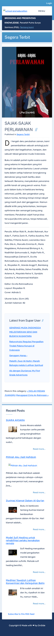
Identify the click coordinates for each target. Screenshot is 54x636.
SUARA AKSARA (15, 420)
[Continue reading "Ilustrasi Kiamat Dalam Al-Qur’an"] (12, 509)
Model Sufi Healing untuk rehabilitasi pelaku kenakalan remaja (23, 540)
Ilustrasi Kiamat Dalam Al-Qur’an (25, 500)
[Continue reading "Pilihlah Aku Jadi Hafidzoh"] (22, 465)
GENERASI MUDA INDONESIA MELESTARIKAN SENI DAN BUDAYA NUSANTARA (25, 331)
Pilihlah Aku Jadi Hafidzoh (21, 457)
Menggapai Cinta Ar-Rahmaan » (32, 395)
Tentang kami (27, 27)
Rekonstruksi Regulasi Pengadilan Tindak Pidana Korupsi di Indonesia (26, 345)
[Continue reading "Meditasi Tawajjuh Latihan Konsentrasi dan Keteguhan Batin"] (12, 592)
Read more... (39, 449)
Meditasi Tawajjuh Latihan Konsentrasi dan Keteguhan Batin (25, 582)
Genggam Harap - (18, 355)
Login (49, 3)
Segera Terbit (23, 134)
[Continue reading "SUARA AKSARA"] (12, 429)
